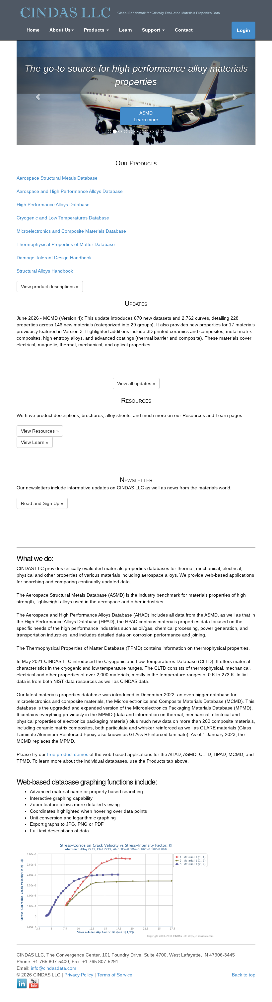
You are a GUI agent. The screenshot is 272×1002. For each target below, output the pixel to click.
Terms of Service (114, 974)
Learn (125, 30)
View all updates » (136, 383)
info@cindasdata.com (53, 968)
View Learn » (34, 442)
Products (95, 30)
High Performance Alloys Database (53, 204)
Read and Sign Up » (42, 503)
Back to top (243, 974)
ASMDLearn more (146, 116)
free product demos (67, 754)
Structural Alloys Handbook (45, 271)
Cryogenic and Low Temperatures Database (63, 217)
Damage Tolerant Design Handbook (54, 257)
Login (243, 30)
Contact (184, 30)
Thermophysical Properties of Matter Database (66, 244)
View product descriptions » (50, 286)
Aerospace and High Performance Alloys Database (70, 191)
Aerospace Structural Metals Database (57, 178)
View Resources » (40, 431)
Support (152, 30)
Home (33, 30)
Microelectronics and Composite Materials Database (71, 231)
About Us (60, 30)
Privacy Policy (78, 974)
